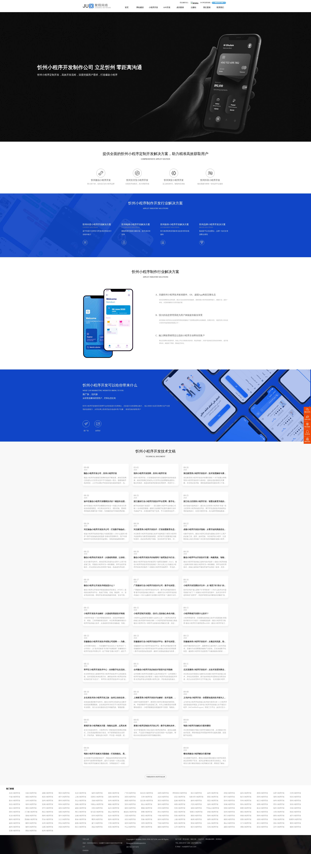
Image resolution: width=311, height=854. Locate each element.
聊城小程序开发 (146, 808)
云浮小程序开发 (179, 827)
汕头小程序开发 (212, 823)
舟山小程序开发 (80, 800)
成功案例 (180, 7)
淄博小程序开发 (262, 804)
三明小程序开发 (113, 823)
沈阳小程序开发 (113, 797)
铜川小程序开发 (196, 827)
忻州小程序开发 (97, 815)
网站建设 (140, 7)
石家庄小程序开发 (97, 797)
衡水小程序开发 (262, 812)
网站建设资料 (210, 839)
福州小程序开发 (97, 793)
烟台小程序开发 (14, 808)
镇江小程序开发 (262, 800)
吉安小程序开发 (130, 819)
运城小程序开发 (80, 815)
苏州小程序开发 (229, 800)
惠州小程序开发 (14, 827)
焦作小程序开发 (278, 808)
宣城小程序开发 (229, 804)
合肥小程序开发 (163, 793)
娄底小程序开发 (80, 823)
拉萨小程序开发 (278, 793)
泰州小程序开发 (278, 800)
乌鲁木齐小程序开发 (196, 797)
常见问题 (186, 839)
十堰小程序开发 (163, 815)
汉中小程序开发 (278, 827)
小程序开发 (153, 7)
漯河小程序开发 (14, 812)
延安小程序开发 (262, 827)
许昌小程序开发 (295, 808)
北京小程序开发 (14, 793)
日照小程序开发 (97, 808)
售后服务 (307, 425)
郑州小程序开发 (262, 797)
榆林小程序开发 (295, 827)
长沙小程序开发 (80, 793)
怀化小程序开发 (64, 823)
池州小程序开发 (212, 804)
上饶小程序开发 (179, 819)
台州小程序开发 (31, 800)
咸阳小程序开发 (229, 827)
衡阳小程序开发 (229, 819)
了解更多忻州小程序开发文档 (155, 777)
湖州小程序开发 (278, 797)
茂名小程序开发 (278, 823)
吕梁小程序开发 (130, 815)
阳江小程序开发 (80, 827)
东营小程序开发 (295, 804)
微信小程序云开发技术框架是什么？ (99, 586)
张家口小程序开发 (196, 812)
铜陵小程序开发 (113, 804)
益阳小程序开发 (14, 823)
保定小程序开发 (179, 812)
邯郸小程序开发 (146, 812)
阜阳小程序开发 (179, 804)
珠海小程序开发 (196, 823)
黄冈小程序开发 (278, 815)
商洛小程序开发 (31, 831)
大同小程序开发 (278, 812)
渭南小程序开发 (245, 827)
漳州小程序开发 (146, 823)
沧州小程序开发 (229, 812)
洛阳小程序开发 (196, 808)
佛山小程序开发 (229, 823)
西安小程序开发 (212, 797)
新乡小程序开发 (262, 808)
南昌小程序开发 (31, 797)
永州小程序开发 (47, 823)
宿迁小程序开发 (212, 800)
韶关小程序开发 (179, 823)
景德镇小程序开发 (31, 819)
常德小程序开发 (278, 819)
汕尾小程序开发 (47, 827)
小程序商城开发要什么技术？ (196, 614)
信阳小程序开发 (64, 812)
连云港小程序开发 (146, 800)
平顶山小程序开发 (212, 808)
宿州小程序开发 (295, 800)
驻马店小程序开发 (97, 812)
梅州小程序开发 (31, 827)
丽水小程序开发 (14, 800)
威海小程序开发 (80, 808)
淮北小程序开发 (14, 804)
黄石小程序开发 (146, 815)
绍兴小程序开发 (295, 797)
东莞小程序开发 (113, 827)
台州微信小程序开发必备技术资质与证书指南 (153, 670)
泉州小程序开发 (130, 823)
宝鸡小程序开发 (212, 827)
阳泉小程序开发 (295, 812)
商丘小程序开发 (47, 812)
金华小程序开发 (212, 793)
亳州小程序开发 (31, 804)
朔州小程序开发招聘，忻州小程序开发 (150, 473)
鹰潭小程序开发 (97, 819)
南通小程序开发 (130, 800)
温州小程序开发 (47, 800)
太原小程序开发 (163, 797)
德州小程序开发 (130, 808)
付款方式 (201, 839)
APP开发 (166, 7)
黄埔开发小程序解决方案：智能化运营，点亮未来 (105, 726)
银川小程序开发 (245, 797)
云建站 (193, 7)
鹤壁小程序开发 (245, 808)
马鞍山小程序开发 (97, 804)
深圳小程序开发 (130, 797)
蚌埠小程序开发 (64, 804)
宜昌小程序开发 (179, 815)
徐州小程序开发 (113, 800)
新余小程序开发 (80, 819)
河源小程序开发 (64, 827)
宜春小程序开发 (146, 819)
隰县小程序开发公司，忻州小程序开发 (100, 473)
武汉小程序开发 (179, 797)
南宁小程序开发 (64, 797)
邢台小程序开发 (163, 812)
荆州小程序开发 (262, 815)
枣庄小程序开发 (278, 804)
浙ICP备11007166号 (132, 847)
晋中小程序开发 (64, 815)
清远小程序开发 (97, 827)
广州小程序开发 (130, 793)
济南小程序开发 (229, 793)
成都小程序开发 (47, 793)
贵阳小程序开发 (113, 793)
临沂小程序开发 (113, 808)
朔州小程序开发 (47, 815)
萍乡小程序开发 (47, 819)
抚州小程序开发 (163, 819)
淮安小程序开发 (163, 800)
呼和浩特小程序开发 (180, 793)
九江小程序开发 (64, 819)
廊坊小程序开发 (245, 812)
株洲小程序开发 (196, 819)
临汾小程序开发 (113, 815)
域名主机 (193, 839)
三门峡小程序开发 (31, 812)
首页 (127, 7)
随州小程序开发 (14, 819)
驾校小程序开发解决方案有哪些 (197, 726)
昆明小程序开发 (262, 793)
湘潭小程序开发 (212, 819)
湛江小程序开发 (262, 823)
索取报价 (307, 439)
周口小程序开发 (80, 812)
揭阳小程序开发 (163, 827)
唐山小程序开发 (113, 812)
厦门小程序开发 (97, 823)
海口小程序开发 (196, 793)
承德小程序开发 (212, 812)
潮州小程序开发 (146, 827)
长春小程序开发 (31, 793)
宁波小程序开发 (14, 797)
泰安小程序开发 (64, 808)
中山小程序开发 (130, 827)
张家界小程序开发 (295, 819)
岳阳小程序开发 (262, 819)
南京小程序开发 (47, 797)
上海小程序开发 (80, 797)
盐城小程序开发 (179, 800)
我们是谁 (207, 7)
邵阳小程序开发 (245, 819)
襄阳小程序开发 (196, 815)
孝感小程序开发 (245, 815)
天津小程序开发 (146, 797)
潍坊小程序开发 (31, 808)
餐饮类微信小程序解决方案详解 (197, 754)
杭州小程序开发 (47, 831)
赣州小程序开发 (113, 819)
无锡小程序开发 (97, 800)
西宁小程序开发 (229, 797)
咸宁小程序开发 (295, 815)
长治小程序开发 (14, 815)
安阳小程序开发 (229, 808)
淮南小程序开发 (80, 804)
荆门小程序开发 (229, 815)
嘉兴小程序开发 (245, 793)
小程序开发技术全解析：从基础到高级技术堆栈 (104, 614)
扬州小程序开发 (196, 800)
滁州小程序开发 (163, 804)
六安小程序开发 (196, 804)
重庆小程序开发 (64, 793)
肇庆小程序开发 (295, 823)
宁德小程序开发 (163, 823)
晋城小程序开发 (31, 815)
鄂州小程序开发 (212, 815)
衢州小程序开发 (64, 800)
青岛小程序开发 (245, 804)
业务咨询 (307, 417)
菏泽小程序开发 (179, 808)
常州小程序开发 (245, 800)
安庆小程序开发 (130, 804)
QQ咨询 (307, 432)
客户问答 (178, 839)
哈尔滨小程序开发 (146, 793)
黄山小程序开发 (146, 804)
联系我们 (220, 7)
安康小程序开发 (14, 831)
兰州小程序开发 (295, 793)
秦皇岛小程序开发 (130, 812)
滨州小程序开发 (163, 808)
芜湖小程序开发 (47, 804)
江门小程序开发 (245, 823)
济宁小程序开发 (47, 808)
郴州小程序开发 (31, 823)
